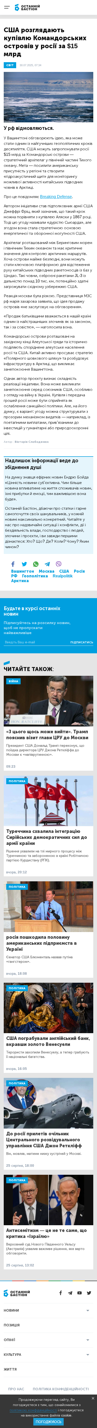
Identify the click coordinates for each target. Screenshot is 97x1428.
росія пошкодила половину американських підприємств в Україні (41, 943)
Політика (17, 781)
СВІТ (10, 65)
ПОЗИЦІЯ (12, 1325)
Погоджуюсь (48, 1422)
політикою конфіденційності (33, 1410)
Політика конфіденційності (61, 1389)
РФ (14, 576)
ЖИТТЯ (10, 1369)
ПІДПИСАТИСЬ (81, 642)
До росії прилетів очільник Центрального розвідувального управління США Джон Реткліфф (44, 1140)
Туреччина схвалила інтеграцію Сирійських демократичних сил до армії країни (46, 837)
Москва (46, 571)
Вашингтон (22, 571)
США (64, 571)
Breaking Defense (56, 196)
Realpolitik (63, 576)
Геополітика (35, 576)
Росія (79, 571)
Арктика (20, 580)
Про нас (16, 1389)
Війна (13, 681)
